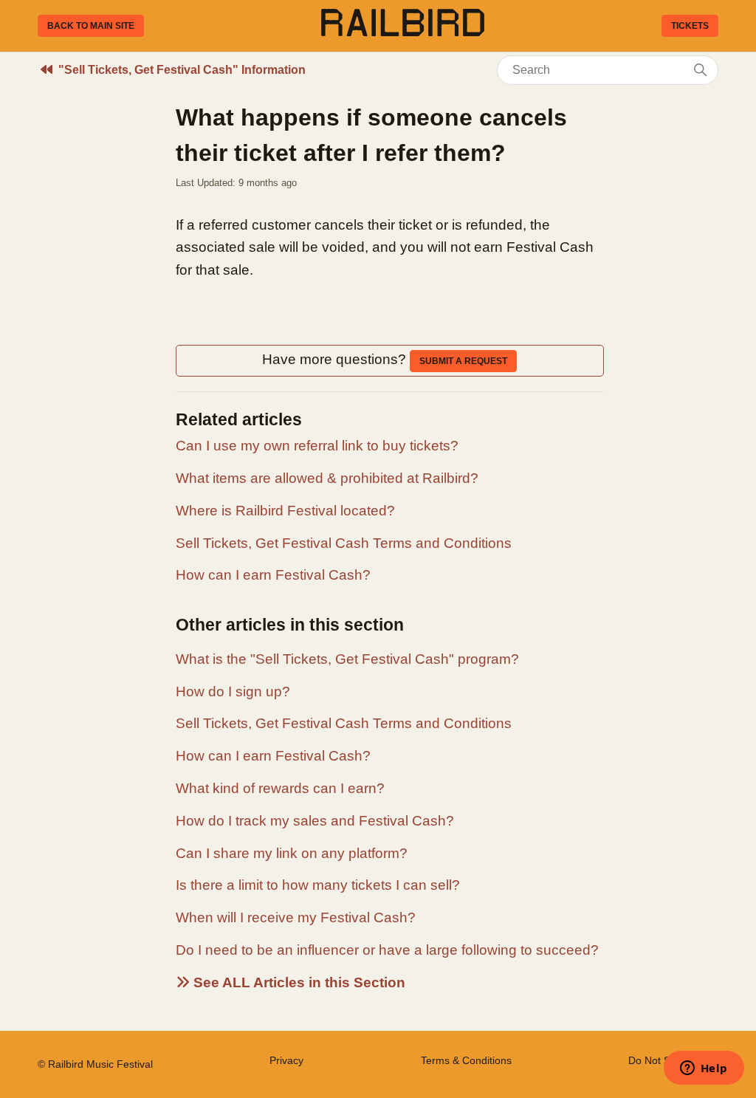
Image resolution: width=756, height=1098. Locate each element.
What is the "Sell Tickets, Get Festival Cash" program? (347, 659)
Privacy (286, 1060)
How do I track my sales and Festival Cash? (315, 820)
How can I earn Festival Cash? (273, 575)
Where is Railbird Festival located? (285, 510)
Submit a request (463, 361)
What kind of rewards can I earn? (280, 788)
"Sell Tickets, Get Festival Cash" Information (182, 70)
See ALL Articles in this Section (297, 982)
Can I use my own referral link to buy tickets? (317, 445)
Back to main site (90, 26)
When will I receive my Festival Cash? (296, 917)
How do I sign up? (233, 691)
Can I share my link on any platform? (292, 853)
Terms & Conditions (466, 1060)
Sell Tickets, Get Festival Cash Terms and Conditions (344, 543)
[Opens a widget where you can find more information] (703, 1069)
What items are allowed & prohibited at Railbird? (327, 478)
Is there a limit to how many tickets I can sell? (318, 885)
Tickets (690, 26)
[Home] (403, 31)
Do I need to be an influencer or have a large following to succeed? (387, 950)
